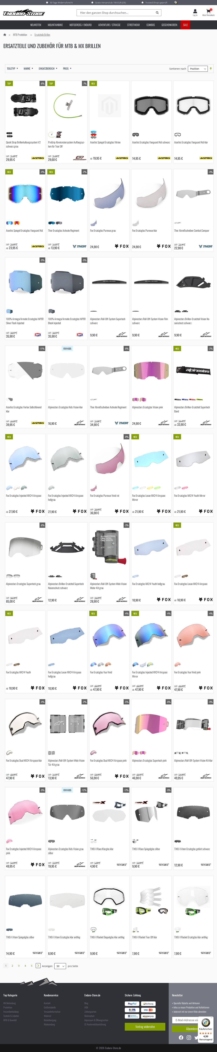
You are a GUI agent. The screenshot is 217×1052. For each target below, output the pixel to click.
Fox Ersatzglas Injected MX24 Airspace (23, 496)
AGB (86, 1007)
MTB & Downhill (10, 1020)
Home (4, 35)
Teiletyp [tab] (11, 68)
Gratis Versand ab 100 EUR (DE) (110, 2)
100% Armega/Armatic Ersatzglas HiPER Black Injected (67, 321)
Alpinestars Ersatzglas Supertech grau (23, 584)
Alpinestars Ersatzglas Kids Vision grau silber (66, 851)
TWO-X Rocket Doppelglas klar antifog (107, 937)
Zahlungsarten (90, 1011)
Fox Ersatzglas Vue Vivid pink (187, 672)
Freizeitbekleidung (11, 1011)
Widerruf (47, 1016)
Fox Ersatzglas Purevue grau (103, 230)
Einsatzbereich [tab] (46, 68)
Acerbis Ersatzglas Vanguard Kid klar (191, 142)
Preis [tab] (65, 68)
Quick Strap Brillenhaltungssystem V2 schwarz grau (23, 144)
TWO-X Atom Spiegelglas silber (20, 937)
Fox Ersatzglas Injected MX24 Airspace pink (23, 851)
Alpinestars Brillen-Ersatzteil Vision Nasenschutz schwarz (192, 321)
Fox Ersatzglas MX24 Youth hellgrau (148, 584)
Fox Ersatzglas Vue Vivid (101, 672)
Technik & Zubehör (11, 1016)
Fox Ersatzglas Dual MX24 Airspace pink (108, 760)
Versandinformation (52, 1011)
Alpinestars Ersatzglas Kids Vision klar (65, 407)
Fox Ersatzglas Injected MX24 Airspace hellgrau (65, 498)
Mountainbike (55, 25)
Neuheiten (35, 25)
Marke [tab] (27, 68)
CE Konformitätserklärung (95, 1024)
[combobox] (119, 12)
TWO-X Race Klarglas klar (101, 849)
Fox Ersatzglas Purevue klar (144, 230)
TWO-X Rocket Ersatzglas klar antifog (191, 937)
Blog (86, 1003)
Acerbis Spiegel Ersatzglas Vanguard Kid (24, 230)
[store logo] (24, 13)
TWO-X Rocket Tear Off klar (144, 937)
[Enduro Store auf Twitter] (197, 1038)
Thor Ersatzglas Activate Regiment (63, 230)
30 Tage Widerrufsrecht (61, 2)
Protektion (7, 1007)
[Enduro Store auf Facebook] (181, 1038)
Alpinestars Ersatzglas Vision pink (147, 407)
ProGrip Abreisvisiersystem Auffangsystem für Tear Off (66, 144)
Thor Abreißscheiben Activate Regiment (108, 407)
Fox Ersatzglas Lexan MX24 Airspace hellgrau (64, 674)
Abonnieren (192, 1028)
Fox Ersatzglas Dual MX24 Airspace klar (24, 760)
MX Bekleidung (9, 1003)
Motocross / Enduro (81, 25)
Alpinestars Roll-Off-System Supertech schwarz (107, 321)
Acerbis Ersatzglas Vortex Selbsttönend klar (24, 409)
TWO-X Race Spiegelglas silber (146, 849)
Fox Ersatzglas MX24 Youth (18, 672)
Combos (150, 25)
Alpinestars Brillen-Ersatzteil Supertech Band (192, 409)
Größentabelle (50, 1007)
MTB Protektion (20, 35)
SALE (185, 25)
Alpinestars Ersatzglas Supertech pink (149, 760)
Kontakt (47, 1003)
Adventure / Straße (109, 25)
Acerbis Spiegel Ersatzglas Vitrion (105, 142)
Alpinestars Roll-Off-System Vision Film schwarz (150, 321)
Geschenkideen (169, 25)
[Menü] (212, 1019)
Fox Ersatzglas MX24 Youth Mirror (189, 496)
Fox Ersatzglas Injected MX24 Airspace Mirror (149, 674)
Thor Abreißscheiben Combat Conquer (191, 230)
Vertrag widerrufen (145, 1026)
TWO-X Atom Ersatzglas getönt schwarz (192, 849)
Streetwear (133, 25)
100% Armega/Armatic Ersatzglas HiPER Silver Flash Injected (25, 321)
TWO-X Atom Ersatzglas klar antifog (64, 937)
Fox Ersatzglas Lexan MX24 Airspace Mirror (148, 498)
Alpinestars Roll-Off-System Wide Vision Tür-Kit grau (66, 762)
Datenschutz (89, 1016)
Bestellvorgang (50, 1020)
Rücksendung (49, 1024)
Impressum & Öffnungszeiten (96, 1020)
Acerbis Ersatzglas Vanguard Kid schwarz (151, 142)
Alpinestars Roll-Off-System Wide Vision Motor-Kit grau (108, 586)
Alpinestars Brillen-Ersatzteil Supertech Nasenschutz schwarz (66, 586)
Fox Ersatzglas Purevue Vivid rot (104, 496)
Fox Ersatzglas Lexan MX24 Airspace (190, 584)
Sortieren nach (177, 68)
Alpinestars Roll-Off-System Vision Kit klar (193, 760)
